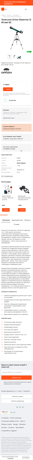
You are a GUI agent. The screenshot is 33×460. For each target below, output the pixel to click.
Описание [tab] (6, 220)
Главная (3, 15)
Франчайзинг (20, 427)
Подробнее (10, 458)
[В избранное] (3, 78)
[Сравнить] (7, 78)
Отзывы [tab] (16, 224)
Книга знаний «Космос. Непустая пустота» (7, 197)
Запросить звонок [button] (17, 396)
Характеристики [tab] (17, 220)
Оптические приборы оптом (10, 421)
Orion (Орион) (21, 163)
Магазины (22, 424)
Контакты (4, 427)
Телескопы (15, 15)
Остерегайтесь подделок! (9, 430)
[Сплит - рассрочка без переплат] (29, 52)
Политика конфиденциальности (9, 455)
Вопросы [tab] (28, 220)
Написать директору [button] (17, 401)
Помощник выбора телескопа (12, 128)
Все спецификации (7, 176)
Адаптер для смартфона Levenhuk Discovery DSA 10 (24, 197)
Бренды (15, 424)
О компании (5, 418)
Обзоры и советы (6, 424)
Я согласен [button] (26, 457)
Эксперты (11, 427)
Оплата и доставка (15, 418)
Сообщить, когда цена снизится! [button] (13, 138)
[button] (27, 57)
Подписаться (16, 378)
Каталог (9, 15)
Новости (22, 421)
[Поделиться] (10, 78)
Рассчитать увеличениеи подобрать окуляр (10, 147)
